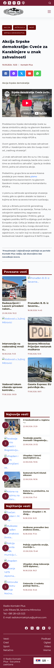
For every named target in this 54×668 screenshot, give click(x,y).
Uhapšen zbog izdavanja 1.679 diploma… (36, 565)
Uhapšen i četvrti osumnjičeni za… (32, 456)
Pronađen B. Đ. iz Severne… (38, 304)
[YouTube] (18, 2)
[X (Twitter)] (9, 2)
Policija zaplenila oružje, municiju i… (36, 545)
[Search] (50, 3)
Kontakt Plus (27, 65)
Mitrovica (20, 27)
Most (31, 27)
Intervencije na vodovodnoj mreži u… (13, 346)
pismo (34, 176)
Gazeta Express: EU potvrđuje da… (39, 386)
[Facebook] (4, 2)
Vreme (47, 650)
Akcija (7, 27)
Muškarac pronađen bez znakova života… (36, 528)
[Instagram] (14, 2)
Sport (6, 646)
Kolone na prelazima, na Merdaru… (36, 492)
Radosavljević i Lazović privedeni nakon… (12, 306)
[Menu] (49, 11)
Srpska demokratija (14, 33)
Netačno (8, 650)
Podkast (46, 638)
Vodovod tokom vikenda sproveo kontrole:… (12, 387)
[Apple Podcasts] (23, 2)
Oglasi (47, 642)
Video (47, 646)
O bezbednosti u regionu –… (36, 421)
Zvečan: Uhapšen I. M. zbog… (34, 512)
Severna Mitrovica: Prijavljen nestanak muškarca (39, 346)
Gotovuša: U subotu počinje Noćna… (33, 584)
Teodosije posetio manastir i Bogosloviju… (35, 439)
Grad (6, 642)
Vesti (6, 638)
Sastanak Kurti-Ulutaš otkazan (34, 474)
